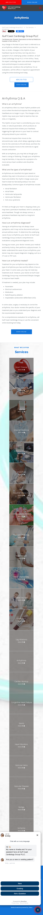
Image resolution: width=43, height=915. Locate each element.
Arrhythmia (5, 29)
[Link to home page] (14, 8)
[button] (21, 79)
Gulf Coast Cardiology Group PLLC (12, 27)
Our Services (30, 27)
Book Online (21, 85)
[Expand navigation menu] (40, 8)
